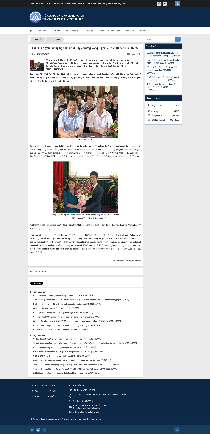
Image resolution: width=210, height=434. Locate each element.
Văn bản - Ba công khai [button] (109, 30)
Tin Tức (35, 391)
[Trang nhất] (32, 30)
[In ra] (133, 54)
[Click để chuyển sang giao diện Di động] (44, 430)
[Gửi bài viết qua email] (128, 54)
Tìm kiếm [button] (130, 30)
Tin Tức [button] (56, 30)
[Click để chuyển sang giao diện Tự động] (32, 430)
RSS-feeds (53, 396)
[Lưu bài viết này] (138, 54)
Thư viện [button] (89, 30)
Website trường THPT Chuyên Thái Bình (62, 419)
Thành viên (36, 396)
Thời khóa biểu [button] (73, 30)
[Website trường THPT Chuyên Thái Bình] (57, 17)
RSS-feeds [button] (144, 30)
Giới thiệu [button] (42, 30)
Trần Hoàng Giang (93, 419)
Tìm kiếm (53, 391)
